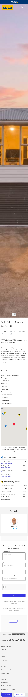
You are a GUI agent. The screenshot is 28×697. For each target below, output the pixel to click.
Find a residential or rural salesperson (11, 686)
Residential (4, 649)
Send (14, 595)
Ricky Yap (14, 526)
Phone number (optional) (8, 575)
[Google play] (21, 634)
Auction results (5, 673)
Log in (24, 2)
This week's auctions (7, 670)
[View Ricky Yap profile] (14, 521)
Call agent (7, 694)
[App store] (15, 634)
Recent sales (4, 660)
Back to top (13, 621)
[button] (14, 424)
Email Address (5, 569)
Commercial (4, 656)
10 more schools (5, 499)
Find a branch (5, 682)
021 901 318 (14, 528)
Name (3, 562)
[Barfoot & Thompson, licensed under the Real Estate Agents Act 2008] (14, 2)
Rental (3, 653)
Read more (4, 362)
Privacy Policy (16, 610)
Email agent (19, 694)
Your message (6, 551)
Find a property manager (8, 689)
